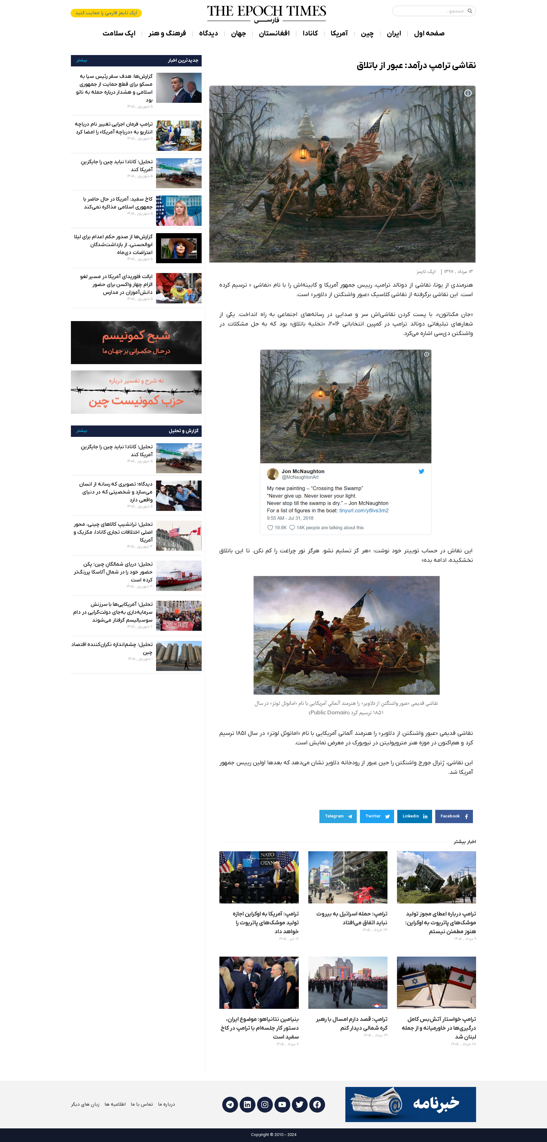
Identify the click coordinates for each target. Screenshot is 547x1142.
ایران (394, 33)
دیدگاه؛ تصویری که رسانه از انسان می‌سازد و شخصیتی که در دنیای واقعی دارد (116, 492)
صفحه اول (429, 33)
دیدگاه (208, 33)
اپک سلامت (119, 33)
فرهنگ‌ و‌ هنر (167, 33)
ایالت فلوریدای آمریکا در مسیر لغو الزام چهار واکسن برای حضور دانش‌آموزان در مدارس (116, 284)
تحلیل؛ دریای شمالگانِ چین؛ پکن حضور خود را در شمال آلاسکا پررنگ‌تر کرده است (113, 572)
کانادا (310, 33)
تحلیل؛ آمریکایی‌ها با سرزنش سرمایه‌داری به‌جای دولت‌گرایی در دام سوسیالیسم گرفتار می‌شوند (113, 612)
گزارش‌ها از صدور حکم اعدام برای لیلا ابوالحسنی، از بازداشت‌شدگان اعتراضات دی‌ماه (113, 244)
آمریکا (339, 33)
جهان (238, 33)
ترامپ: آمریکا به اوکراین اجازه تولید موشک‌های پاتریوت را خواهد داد (266, 922)
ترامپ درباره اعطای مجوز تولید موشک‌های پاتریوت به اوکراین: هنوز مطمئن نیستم (440, 922)
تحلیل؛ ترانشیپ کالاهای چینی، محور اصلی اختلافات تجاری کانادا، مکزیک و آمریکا (113, 532)
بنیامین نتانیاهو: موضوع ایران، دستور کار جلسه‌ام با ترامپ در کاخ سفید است (260, 1028)
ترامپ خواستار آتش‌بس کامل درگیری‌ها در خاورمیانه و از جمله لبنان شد (439, 1028)
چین (367, 33)
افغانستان (274, 33)
